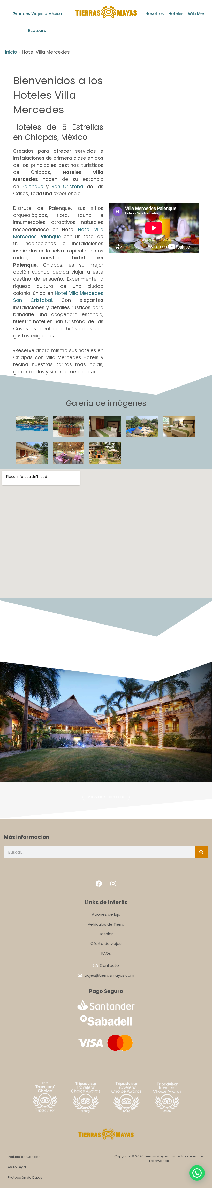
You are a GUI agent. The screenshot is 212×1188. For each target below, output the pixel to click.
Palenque (32, 186)
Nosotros (154, 13)
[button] (197, 1173)
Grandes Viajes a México (37, 13)
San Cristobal (67, 186)
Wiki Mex (196, 13)
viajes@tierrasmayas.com (109, 975)
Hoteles (176, 13)
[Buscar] (201, 852)
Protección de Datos (25, 1177)
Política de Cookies (24, 1156)
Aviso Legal (17, 1167)
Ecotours (37, 30)
